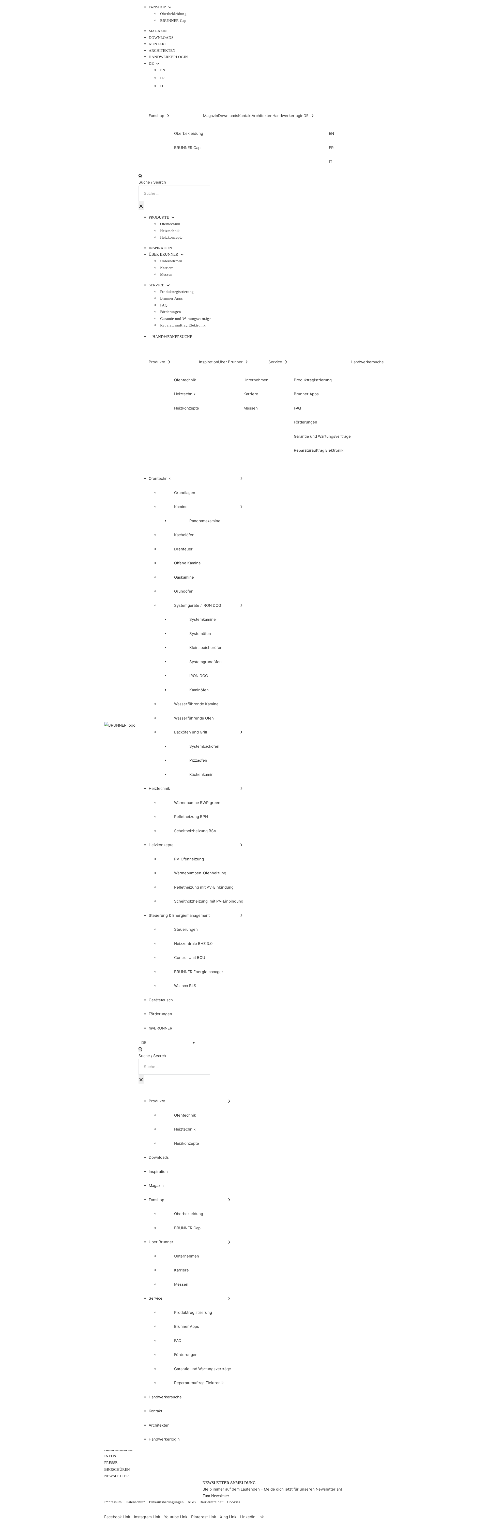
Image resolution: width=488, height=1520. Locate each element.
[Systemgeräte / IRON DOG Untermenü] (241, 605)
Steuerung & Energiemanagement (179, 915)
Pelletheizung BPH (191, 816)
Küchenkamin (201, 774)
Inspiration (160, 248)
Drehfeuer (183, 549)
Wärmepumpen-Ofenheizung (200, 873)
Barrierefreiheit (211, 1502)
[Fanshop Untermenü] (170, 7)
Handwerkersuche (172, 337)
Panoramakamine (204, 520)
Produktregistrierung (177, 292)
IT (162, 86)
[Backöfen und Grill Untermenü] (241, 732)
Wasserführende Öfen (194, 718)
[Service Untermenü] (168, 285)
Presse (110, 1463)
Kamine (181, 506)
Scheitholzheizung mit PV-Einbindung (208, 901)
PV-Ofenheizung (189, 859)
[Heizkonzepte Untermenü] (241, 845)
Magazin (158, 31)
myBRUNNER (160, 1028)
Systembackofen (204, 746)
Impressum (113, 1502)
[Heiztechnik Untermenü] (241, 788)
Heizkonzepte (171, 237)
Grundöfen (183, 591)
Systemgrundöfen (205, 661)
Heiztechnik (170, 231)
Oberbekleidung (173, 14)
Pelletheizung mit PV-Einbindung (204, 887)
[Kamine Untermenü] (241, 507)
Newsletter (116, 1476)
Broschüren (117, 1469)
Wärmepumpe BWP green (197, 802)
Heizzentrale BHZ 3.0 (193, 943)
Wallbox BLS (185, 985)
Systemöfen (200, 633)
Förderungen (170, 312)
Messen (166, 274)
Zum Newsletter (216, 1496)
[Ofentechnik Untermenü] (241, 478)
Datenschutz (135, 1502)
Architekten (162, 50)
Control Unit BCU (189, 957)
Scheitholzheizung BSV (195, 830)
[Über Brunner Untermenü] (182, 254)
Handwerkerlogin (168, 57)
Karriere (167, 268)
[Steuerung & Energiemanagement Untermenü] (241, 915)
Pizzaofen (198, 760)
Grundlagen (184, 492)
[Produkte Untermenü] (173, 217)
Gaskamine (184, 577)
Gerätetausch (161, 1000)
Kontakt (158, 44)
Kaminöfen (199, 690)
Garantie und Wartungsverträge (185, 319)
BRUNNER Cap (173, 21)
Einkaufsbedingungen (166, 1502)
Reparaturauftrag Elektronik (183, 325)
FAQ (164, 305)
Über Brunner (163, 254)
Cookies (233, 1502)
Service (156, 285)
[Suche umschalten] (140, 176)
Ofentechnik (170, 224)
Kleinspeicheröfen (205, 647)
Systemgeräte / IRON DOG (197, 605)
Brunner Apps (171, 298)
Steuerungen (186, 929)
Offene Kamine (187, 563)
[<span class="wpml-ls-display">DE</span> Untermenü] (158, 64)
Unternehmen (171, 261)
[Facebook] (108, 1510)
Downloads (161, 38)
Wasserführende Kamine (196, 703)
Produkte (159, 217)
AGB (192, 1502)
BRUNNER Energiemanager (198, 971)
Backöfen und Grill (190, 732)
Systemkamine (202, 619)
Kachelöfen (184, 534)
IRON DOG (198, 675)
